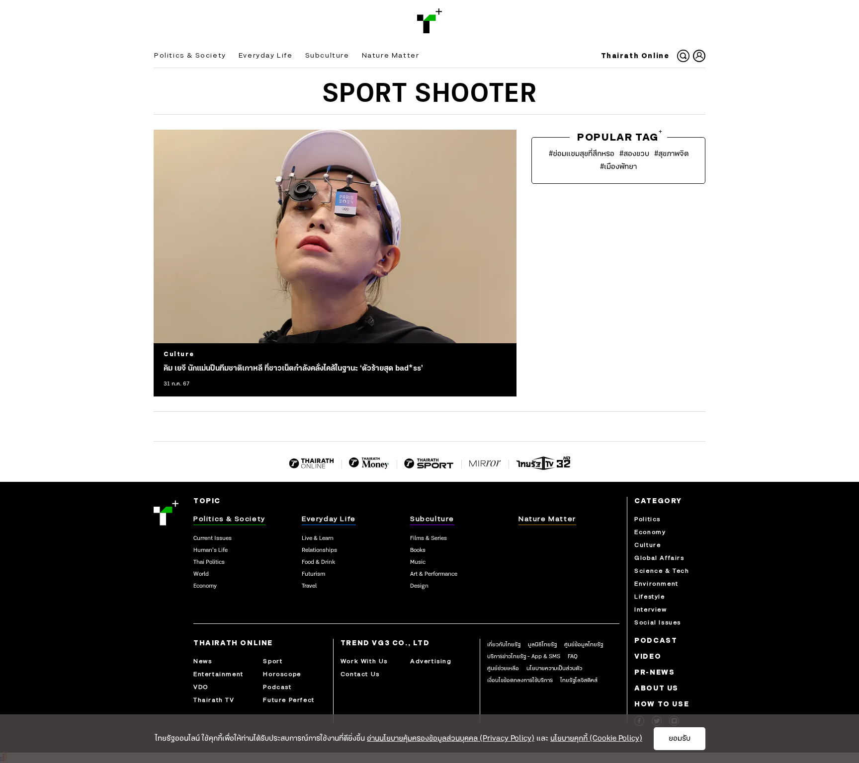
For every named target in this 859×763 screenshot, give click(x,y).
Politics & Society (190, 55)
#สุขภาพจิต (671, 154)
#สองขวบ (634, 154)
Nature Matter (391, 55)
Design (419, 586)
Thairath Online (635, 56)
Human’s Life (210, 550)
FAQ (573, 657)
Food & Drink (318, 562)
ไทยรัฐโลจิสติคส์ (579, 681)
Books (418, 550)
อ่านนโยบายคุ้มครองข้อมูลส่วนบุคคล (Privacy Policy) (450, 738)
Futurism (313, 574)
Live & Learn (318, 538)
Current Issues (212, 538)
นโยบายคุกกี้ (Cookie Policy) (596, 738)
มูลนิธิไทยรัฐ (542, 645)
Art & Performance (433, 574)
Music (418, 562)
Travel (309, 586)
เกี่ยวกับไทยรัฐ (503, 645)
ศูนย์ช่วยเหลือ (503, 669)
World (201, 574)
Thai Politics (209, 562)
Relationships (319, 550)
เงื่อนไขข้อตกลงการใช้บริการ (520, 681)
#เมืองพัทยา (618, 166)
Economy (205, 586)
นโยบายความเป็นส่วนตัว (554, 669)
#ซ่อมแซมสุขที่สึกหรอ (581, 154)
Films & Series (428, 538)
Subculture (327, 55)
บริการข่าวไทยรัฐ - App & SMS (523, 657)
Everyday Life (266, 55)
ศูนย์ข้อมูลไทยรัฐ (583, 645)
